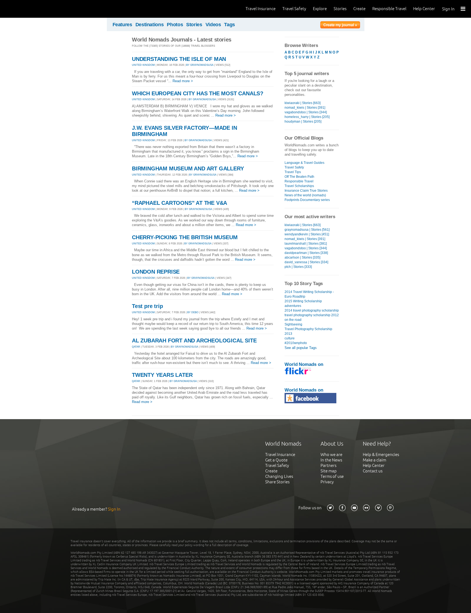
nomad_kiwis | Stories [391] (305, 107)
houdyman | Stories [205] (303, 121)
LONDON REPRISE (156, 272)
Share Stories (277, 481)
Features (122, 24)
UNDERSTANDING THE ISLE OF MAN (179, 59)
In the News (331, 460)
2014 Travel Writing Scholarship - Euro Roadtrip (309, 294)
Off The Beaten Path (299, 177)
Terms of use (332, 476)
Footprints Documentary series (307, 200)
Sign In (448, 9)
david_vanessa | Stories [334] (306, 262)
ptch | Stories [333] (298, 267)
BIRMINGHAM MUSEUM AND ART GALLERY (188, 168)
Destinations (149, 24)
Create (359, 8)
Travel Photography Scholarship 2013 (308, 331)
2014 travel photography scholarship (312, 310)
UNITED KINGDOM (143, 65)
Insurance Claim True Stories (306, 191)
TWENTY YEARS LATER (162, 375)
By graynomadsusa (199, 65)
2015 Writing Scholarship (303, 301)
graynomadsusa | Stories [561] (307, 230)
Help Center (424, 8)
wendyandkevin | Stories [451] (307, 234)
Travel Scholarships (299, 186)
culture (290, 338)
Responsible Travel (389, 8)
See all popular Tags (301, 348)
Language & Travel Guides (304, 163)
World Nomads (28, 9)
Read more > (183, 81)
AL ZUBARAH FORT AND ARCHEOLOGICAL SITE (194, 340)
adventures (293, 306)
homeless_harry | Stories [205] (307, 117)
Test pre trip (147, 306)
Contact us (372, 471)
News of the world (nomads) (305, 195)
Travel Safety (294, 8)
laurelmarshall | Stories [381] (306, 243)
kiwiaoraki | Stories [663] (303, 103)
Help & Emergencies (381, 454)
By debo (192, 312)
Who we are (331, 454)
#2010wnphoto (296, 343)
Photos (175, 24)
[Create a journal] (340, 25)
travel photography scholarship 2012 (312, 315)
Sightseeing (293, 324)
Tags (229, 24)
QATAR (136, 346)
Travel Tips (293, 172)
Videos (213, 24)
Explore (320, 8)
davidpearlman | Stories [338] (306, 253)
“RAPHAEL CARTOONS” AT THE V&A (179, 203)
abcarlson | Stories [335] (302, 257)
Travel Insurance (261, 8)
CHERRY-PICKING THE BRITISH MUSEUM (184, 237)
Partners (328, 465)
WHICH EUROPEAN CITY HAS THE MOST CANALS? (197, 93)
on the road (293, 320)
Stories (340, 8)
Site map (329, 471)
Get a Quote (276, 460)
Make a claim (374, 460)
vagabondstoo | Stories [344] (306, 112)
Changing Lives (279, 476)
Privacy (327, 481)
